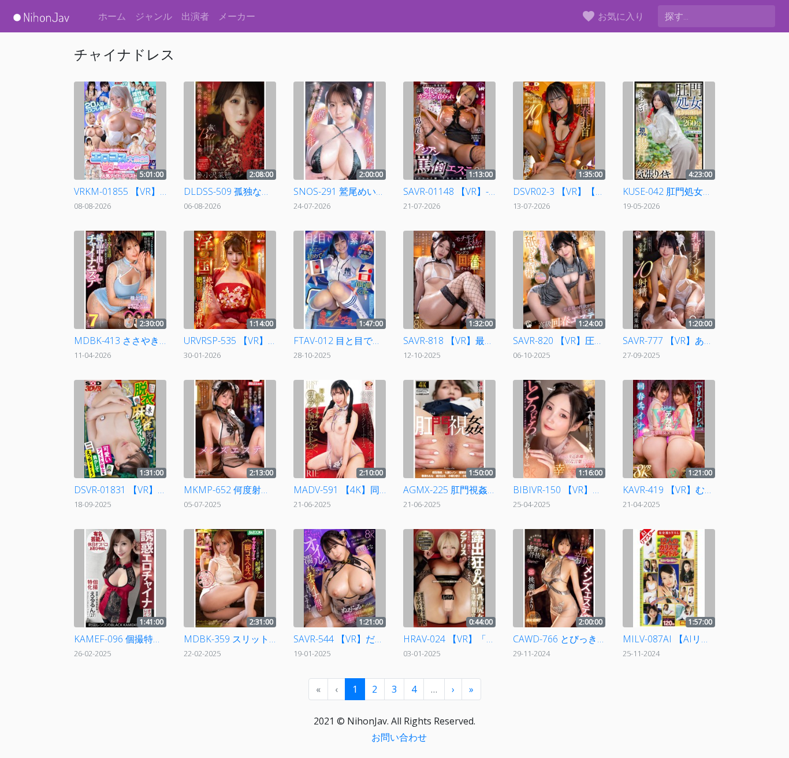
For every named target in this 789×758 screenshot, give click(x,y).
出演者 (195, 16)
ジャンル (153, 16)
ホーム (112, 16)
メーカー (236, 16)
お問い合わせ (399, 737)
